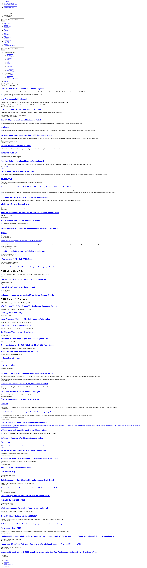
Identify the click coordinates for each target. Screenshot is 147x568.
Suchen (3, 20)
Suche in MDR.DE (5, 19)
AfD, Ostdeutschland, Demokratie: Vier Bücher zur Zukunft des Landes (29, 306)
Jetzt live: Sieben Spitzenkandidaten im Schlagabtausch (22, 161)
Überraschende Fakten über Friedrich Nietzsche (20, 399)
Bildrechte (6, 566)
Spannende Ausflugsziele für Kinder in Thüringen (20, 392)
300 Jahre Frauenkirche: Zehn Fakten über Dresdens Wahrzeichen (27, 373)
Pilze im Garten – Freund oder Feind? (16, 468)
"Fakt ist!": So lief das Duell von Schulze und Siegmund (22, 89)
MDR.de (6, 81)
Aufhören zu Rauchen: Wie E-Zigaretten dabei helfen (22, 438)
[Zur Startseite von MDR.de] (4, 11)
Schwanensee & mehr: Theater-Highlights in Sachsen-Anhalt (24, 384)
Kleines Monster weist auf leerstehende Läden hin (20, 220)
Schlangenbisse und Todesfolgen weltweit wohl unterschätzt (24, 430)
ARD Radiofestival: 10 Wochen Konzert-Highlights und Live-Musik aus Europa (32, 524)
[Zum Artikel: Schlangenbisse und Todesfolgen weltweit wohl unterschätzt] (73, 426)
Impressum (6, 562)
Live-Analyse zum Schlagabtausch (14, 99)
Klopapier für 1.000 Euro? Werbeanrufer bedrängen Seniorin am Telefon (29, 458)
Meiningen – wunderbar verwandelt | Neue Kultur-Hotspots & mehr (27, 295)
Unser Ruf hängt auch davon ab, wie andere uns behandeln (24, 422)
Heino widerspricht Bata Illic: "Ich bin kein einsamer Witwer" (25, 496)
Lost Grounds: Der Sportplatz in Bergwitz (17, 171)
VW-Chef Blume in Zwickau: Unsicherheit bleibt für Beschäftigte (26, 135)
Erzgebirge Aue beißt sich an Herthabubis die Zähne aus (23, 251)
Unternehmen (5, 556)
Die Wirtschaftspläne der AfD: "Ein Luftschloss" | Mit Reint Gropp (27, 345)
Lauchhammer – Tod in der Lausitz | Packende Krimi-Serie (24, 279)
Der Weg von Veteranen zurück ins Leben (17, 332)
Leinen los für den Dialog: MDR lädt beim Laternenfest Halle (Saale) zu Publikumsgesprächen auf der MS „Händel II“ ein (49, 552)
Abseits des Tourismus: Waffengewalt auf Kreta (19, 351)
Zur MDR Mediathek (9, 3)
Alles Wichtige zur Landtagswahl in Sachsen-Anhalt (21, 120)
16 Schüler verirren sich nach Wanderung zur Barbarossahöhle (25, 197)
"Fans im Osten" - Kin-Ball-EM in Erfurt (17, 259)
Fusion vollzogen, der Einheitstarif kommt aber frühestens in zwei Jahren (29, 228)
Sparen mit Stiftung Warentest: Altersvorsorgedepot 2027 (23, 450)
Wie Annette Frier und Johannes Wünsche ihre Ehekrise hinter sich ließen (30, 488)
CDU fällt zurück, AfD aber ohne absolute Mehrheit (21, 109)
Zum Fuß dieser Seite (9, 7)
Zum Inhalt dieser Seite (9, 2)
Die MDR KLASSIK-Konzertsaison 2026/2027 (19, 516)
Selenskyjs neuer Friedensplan (12, 313)
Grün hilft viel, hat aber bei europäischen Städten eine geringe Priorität (29, 412)
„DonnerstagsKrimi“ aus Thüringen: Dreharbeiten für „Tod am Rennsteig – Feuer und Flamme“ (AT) (41, 544)
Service (4, 558)
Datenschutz (7, 563)
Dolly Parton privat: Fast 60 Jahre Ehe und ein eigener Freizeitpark (27, 480)
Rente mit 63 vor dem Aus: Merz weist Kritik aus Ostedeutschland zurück (30, 213)
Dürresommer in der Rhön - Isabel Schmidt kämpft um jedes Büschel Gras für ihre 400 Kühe (37, 187)
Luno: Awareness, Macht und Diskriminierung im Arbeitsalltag (25, 319)
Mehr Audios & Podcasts (10, 358)
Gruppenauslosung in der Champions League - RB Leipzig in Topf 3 (27, 267)
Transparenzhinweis (8, 564)
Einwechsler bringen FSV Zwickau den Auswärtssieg (21, 241)
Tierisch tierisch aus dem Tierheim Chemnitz (18, 287)
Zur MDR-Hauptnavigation (10, 6)
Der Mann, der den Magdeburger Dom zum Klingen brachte (24, 339)
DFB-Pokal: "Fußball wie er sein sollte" (16, 326)
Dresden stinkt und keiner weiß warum (16, 146)
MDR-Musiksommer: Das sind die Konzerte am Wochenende (25, 508)
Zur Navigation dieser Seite (10, 4)
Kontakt (6, 560)
